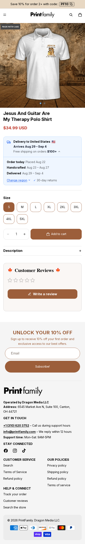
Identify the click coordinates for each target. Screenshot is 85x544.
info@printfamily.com (19, 431)
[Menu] (4, 15)
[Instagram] (14, 450)
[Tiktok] (23, 450)
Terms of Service (15, 472)
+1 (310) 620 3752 (16, 425)
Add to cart (58, 234)
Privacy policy (56, 465)
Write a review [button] (45, 294)
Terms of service (58, 485)
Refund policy (12, 478)
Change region (17, 180)
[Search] (71, 14)
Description (12, 251)
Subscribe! (42, 366)
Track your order (15, 494)
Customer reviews (15, 500)
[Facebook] (5, 450)
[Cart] (80, 14)
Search (8, 465)
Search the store (14, 507)
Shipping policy (57, 472)
